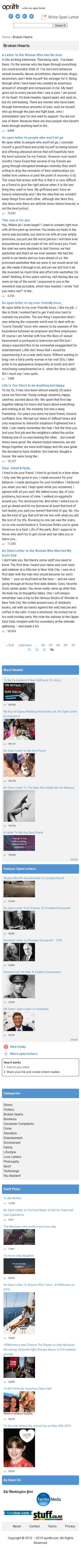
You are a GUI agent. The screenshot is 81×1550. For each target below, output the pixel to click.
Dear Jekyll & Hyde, (16, 468)
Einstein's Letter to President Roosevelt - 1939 (33, 940)
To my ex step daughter (19, 1255)
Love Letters (12, 1157)
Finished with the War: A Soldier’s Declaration (32, 972)
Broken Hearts (13, 1114)
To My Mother (12, 1198)
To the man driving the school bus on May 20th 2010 (37, 1426)
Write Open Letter (63, 17)
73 (44, 650)
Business (10, 1119)
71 (29, 650)
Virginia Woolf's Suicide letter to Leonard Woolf (34, 878)
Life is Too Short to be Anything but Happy (33, 385)
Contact (34, 1526)
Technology (11, 1171)
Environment (12, 1143)
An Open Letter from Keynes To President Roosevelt (37, 908)
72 (37, 650)
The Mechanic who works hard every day (30, 1226)
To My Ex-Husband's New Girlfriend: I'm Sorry (32, 680)
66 (43, 645)
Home (6, 37)
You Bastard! (12, 1176)
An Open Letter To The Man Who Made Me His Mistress (39, 787)
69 (65, 645)
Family (8, 1147)
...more (73, 859)
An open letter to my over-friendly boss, (32, 303)
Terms (52, 1526)
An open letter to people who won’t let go (32, 137)
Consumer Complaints (19, 1124)
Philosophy (11, 1161)
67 (50, 645)
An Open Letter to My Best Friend (25, 750)
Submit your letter (18, 1067)
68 (58, 645)
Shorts (8, 1105)
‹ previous (25, 645)
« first (10, 645)
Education (10, 1133)
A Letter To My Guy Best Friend (23, 832)
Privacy (70, 1526)
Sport (7, 1166)
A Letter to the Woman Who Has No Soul (32, 55)
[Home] (11, 6)
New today (18, 1047)
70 (73, 645)
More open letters (24, 1054)
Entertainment (13, 1138)
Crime (8, 1128)
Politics (9, 1109)
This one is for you (16, 220)
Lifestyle (10, 1152)
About (17, 1526)
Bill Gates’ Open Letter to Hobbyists (26, 1009)
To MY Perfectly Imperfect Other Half (28, 1388)
